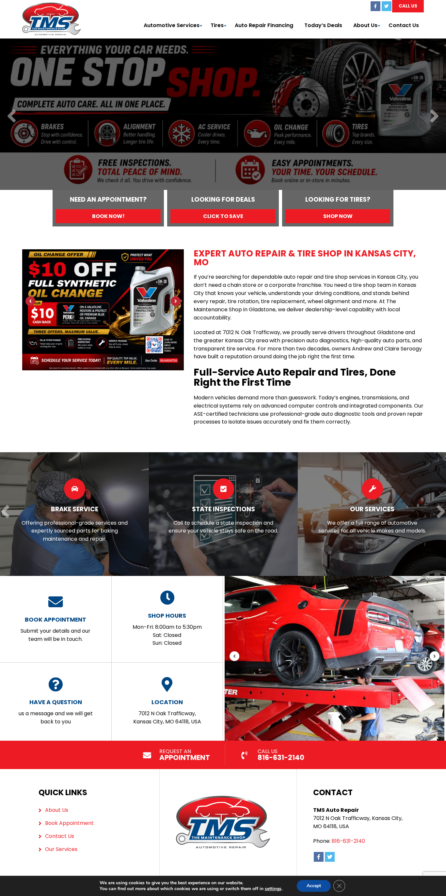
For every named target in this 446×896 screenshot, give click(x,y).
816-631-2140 (348, 841)
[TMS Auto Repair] (51, 6)
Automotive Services (171, 25)
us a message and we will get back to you (56, 711)
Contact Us (404, 25)
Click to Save (223, 216)
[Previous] (12, 116)
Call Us (408, 6)
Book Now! (108, 216)
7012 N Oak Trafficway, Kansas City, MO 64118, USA (167, 711)
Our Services (61, 849)
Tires (217, 25)
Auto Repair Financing (264, 25)
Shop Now (338, 216)
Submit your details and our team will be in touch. (55, 629)
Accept (314, 886)
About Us (365, 25)
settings (273, 889)
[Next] (434, 116)
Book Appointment (69, 823)
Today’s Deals (323, 25)
